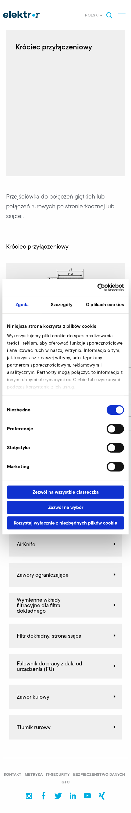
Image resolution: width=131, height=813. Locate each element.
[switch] (115, 429)
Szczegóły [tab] (62, 304)
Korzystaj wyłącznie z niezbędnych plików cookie (65, 522)
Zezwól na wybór (65, 507)
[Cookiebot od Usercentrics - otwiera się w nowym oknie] (97, 287)
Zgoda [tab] (22, 304)
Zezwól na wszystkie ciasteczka (66, 492)
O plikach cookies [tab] (105, 304)
